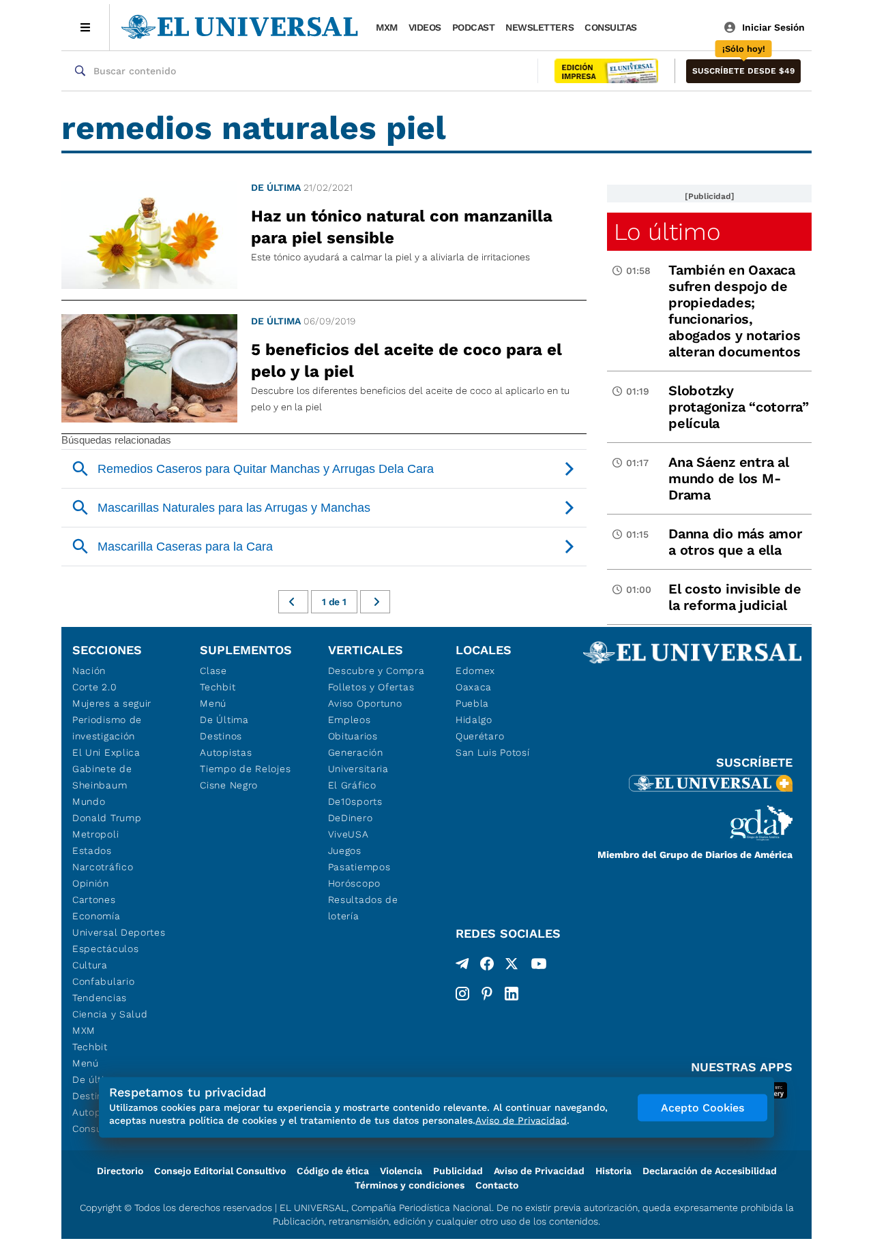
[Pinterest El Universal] (487, 993)
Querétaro (480, 736)
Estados (92, 850)
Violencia (401, 1170)
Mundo (89, 801)
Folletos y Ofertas (371, 686)
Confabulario (103, 981)
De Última (224, 719)
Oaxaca (474, 686)
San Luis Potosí (493, 752)
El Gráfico (352, 785)
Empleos (349, 719)
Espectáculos (105, 948)
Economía (96, 915)
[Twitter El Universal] (511, 966)
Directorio (120, 1170)
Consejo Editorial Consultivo (220, 1170)
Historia (613, 1170)
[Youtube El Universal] (538, 966)
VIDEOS (425, 27)
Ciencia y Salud (110, 1014)
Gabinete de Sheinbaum (102, 777)
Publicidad (458, 1170)
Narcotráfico (102, 866)
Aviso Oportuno (365, 703)
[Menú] (85, 27)
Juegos (344, 850)
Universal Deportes (119, 932)
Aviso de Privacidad (539, 1170)
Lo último (667, 231)
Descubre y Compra (376, 670)
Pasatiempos (359, 866)
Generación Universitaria (358, 760)
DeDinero (350, 817)
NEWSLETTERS (539, 27)
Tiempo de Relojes (245, 768)
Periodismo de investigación (107, 727)
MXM (387, 27)
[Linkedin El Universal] (511, 993)
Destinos (221, 736)
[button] (743, 71)
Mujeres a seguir (111, 703)
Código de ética (333, 1170)
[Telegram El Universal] (462, 966)
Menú (85, 1063)
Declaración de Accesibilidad (709, 1170)
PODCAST (473, 27)
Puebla (472, 703)
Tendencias (99, 997)
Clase (213, 670)
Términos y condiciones (409, 1185)
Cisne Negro (229, 785)
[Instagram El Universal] (462, 993)
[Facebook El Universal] (487, 966)
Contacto (496, 1185)
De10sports (355, 801)
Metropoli (95, 834)
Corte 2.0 (94, 686)
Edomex (475, 670)
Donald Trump (106, 817)
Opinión (90, 883)
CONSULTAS (611, 27)
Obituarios (353, 736)
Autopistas (226, 752)
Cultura (90, 965)
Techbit (90, 1046)
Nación (89, 670)
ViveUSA (348, 834)
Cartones (94, 899)
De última (276, 187)
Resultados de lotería (363, 907)
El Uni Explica (106, 752)
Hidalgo (474, 719)
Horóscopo (354, 883)
